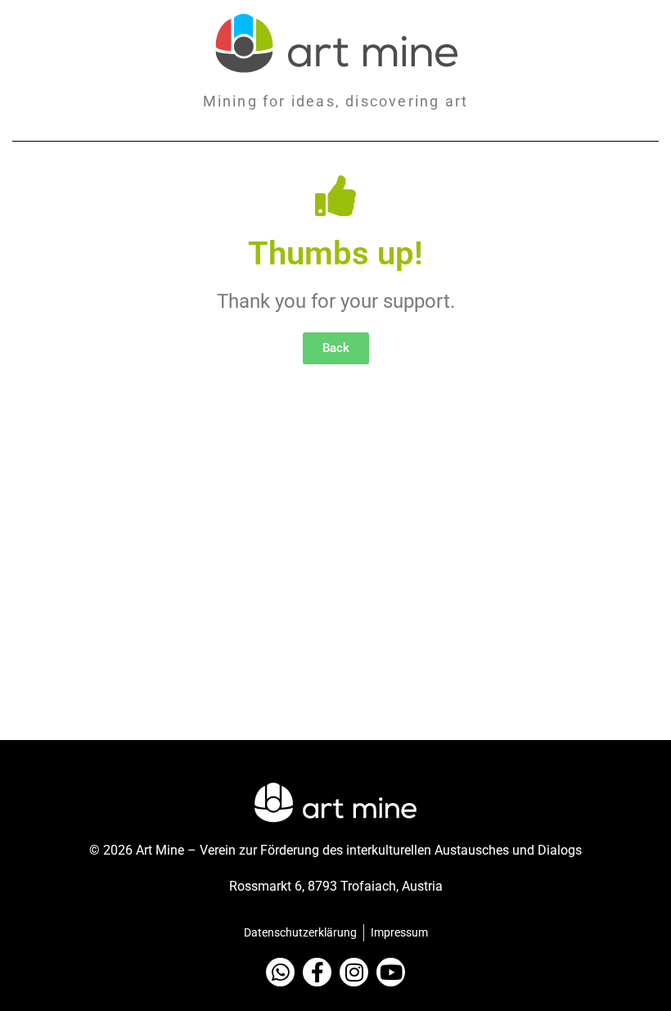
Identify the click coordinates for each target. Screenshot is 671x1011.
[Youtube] (390, 972)
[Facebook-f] (317, 972)
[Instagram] (354, 972)
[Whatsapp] (280, 972)
